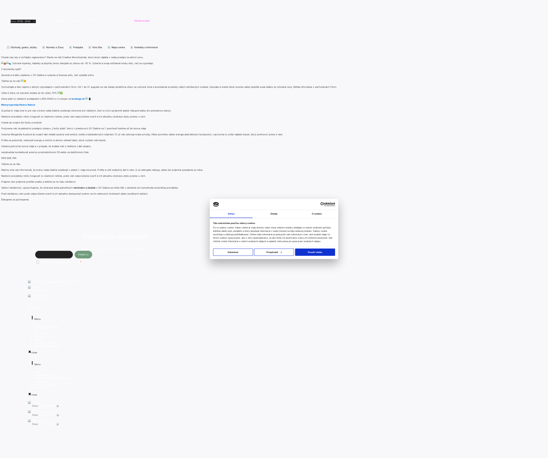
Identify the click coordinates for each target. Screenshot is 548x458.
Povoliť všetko (315, 252)
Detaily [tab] (274, 214)
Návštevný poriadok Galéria (47, 346)
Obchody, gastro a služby (46, 326)
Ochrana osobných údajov (46, 385)
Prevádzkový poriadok (44, 342)
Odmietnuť (233, 252)
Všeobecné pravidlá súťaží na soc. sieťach (54, 378)
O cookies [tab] (317, 214)
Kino (36, 330)
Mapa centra (40, 336)
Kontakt (37, 372)
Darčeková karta (41, 333)
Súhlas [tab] (231, 214)
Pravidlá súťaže (41, 381)
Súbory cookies (41, 388)
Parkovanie (39, 339)
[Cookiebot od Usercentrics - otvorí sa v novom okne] (322, 204)
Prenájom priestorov (43, 375)
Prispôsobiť (272, 252)
